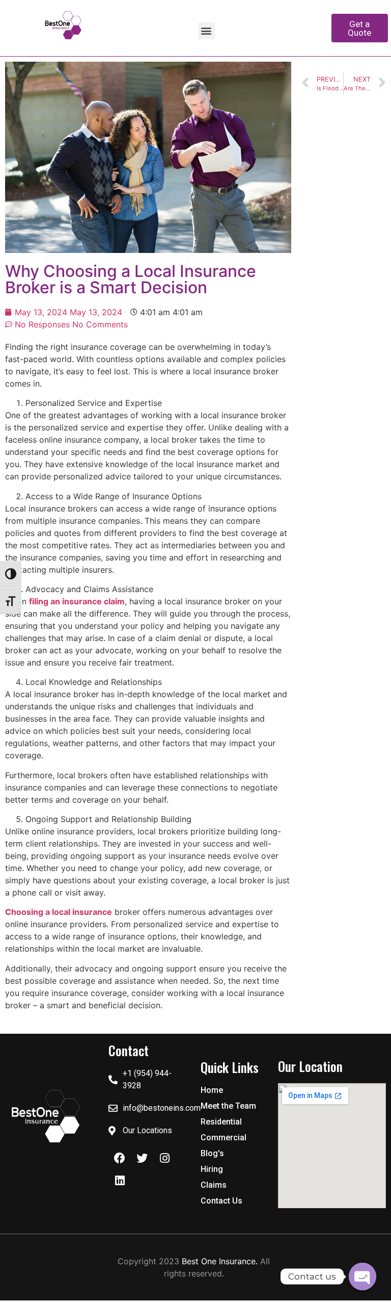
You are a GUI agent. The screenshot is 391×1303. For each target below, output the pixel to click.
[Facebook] (119, 1158)
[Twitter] (142, 1158)
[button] (206, 30)
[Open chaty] (362, 1276)
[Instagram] (164, 1158)
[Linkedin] (119, 1180)
